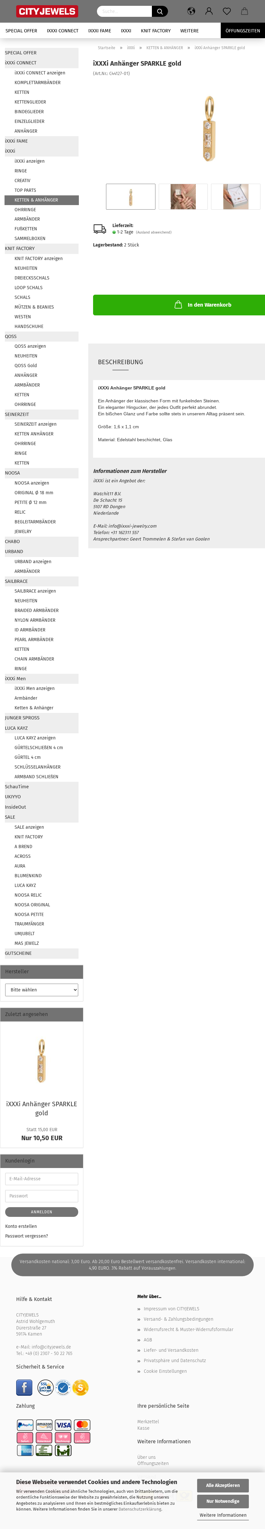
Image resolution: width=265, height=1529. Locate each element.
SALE (10, 817)
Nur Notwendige (223, 1501)
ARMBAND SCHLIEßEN (36, 777)
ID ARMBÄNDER (30, 630)
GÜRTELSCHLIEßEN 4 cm (39, 747)
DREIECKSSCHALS (32, 278)
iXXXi (126, 31)
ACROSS (23, 856)
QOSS (10, 336)
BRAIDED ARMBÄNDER (36, 610)
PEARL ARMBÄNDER (34, 639)
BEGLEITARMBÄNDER (35, 522)
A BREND (23, 846)
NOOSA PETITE (29, 914)
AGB (148, 1340)
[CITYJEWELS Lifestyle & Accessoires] (51, 11)
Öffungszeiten (243, 31)
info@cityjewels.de (51, 1347)
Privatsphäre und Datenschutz (175, 1360)
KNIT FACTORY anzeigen (39, 258)
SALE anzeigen (29, 827)
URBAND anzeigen (33, 561)
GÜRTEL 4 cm (28, 757)
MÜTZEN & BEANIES (34, 307)
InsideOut (15, 807)
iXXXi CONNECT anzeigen (40, 73)
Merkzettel (148, 1422)
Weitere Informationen (223, 1515)
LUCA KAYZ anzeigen (35, 738)
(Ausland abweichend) (154, 232)
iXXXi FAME (99, 31)
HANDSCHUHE (29, 326)
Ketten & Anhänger (34, 708)
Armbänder (26, 698)
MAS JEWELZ (27, 943)
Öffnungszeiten (153, 1463)
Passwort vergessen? (26, 1236)
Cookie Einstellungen (165, 1371)
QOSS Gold (26, 365)
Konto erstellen (21, 1226)
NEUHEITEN (26, 268)
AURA (20, 866)
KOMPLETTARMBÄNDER (37, 82)
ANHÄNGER (26, 131)
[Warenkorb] (245, 11)
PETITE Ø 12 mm (31, 502)
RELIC (20, 512)
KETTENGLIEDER (30, 102)
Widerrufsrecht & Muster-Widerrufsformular (188, 1329)
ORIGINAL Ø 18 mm (34, 493)
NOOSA (12, 473)
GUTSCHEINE (18, 953)
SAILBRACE (16, 581)
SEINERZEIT (17, 414)
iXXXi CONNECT (63, 31)
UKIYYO (13, 797)
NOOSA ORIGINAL (32, 905)
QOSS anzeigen (30, 346)
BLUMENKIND (28, 876)
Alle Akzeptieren (223, 1485)
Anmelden (41, 1212)
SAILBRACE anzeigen (35, 591)
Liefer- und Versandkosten (171, 1350)
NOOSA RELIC (28, 895)
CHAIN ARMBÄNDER (34, 659)
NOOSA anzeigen (32, 483)
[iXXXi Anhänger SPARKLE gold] (209, 125)
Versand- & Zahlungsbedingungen (178, 1319)
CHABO (12, 541)
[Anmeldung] (209, 11)
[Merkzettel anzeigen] (227, 11)
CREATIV (22, 180)
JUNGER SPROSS (22, 718)
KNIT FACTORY (156, 31)
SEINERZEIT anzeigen (36, 424)
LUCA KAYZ (16, 728)
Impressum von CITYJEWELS (171, 1309)
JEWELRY (23, 531)
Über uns (146, 1457)
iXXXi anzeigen (30, 161)
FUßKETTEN (26, 229)
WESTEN (23, 317)
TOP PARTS (25, 190)
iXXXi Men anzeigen (35, 688)
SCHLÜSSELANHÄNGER (37, 767)
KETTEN (22, 92)
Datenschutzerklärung (140, 1509)
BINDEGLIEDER (29, 112)
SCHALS (22, 297)
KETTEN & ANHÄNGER (36, 200)
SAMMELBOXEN (30, 238)
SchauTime (17, 787)
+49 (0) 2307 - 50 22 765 (48, 1353)
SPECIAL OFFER (21, 31)
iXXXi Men (15, 679)
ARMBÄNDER (27, 219)
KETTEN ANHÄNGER (34, 434)
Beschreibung (120, 362)
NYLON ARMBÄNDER (35, 620)
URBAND (14, 551)
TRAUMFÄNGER (29, 924)
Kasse (143, 1428)
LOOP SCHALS (29, 287)
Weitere (189, 31)
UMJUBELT (25, 933)
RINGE (21, 171)
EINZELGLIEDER (29, 121)
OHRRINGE (25, 210)
